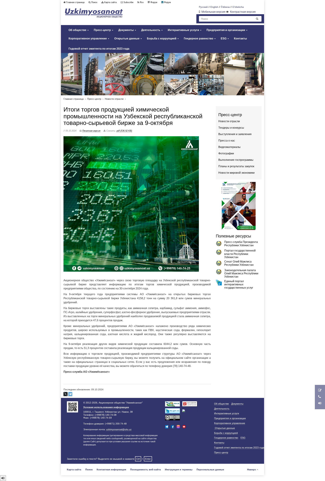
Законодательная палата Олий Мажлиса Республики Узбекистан (241, 273)
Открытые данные (127, 38)
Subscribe (128, 2)
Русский (203, 7)
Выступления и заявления (235, 134)
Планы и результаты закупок (236, 166)
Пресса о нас (226, 140)
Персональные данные (210, 469)
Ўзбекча (225, 7)
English (214, 7)
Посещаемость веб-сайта (145, 469)
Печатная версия (91, 130)
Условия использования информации (106, 407)
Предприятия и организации (226, 30)
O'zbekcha (238, 7)
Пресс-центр (103, 30)
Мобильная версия (213, 11)
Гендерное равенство (199, 38)
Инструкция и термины (178, 469)
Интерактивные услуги (184, 30)
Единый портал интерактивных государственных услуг (238, 284)
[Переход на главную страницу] (93, 13)
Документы (126, 30)
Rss (142, 2)
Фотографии (226, 153)
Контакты (240, 38)
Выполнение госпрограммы (235, 159)
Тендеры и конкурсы (231, 127)
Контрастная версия (243, 11)
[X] (65, 394)
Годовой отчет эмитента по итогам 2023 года (99, 48)
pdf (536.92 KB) (124, 130)
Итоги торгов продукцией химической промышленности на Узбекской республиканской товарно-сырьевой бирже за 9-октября (132, 116)
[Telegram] (70, 394)
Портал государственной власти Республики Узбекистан (240, 253)
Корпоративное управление (88, 38)
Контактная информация (111, 469)
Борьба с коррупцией (162, 38)
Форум (153, 2)
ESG (224, 38)
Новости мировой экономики (236, 172)
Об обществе (78, 30)
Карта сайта (110, 2)
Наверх (251, 469)
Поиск (94, 2)
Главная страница (75, 2)
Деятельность (151, 30)
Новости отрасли (114, 99)
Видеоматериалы (229, 147)
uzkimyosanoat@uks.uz (119, 429)
